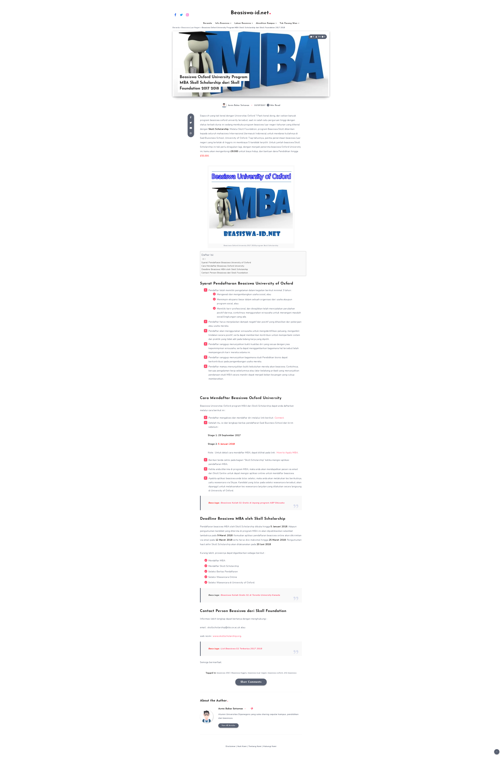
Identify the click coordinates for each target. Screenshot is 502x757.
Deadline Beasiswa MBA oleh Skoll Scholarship (224, 269)
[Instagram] (187, 15)
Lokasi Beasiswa (242, 23)
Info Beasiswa (222, 23)
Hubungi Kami (269, 746)
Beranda (207, 23)
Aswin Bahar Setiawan (230, 709)
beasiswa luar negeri (257, 673)
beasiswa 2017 (223, 673)
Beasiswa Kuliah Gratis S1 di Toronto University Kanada (250, 595)
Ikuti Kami (242, 746)
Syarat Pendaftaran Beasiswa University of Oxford (226, 262)
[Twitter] (181, 15)
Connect (279, 417)
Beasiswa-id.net (250, 13)
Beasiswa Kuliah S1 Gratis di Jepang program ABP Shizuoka (252, 502)
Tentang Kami (255, 746)
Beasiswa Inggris (239, 673)
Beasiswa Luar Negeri (190, 27)
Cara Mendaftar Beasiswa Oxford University (222, 266)
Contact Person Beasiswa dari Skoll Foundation (224, 272)
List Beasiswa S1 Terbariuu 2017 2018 (241, 648)
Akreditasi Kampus (265, 23)
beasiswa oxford (275, 673)
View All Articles (228, 725)
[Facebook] (175, 15)
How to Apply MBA (287, 452)
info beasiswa (290, 673)
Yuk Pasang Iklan (288, 23)
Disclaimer (231, 746)
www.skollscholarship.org (227, 636)
